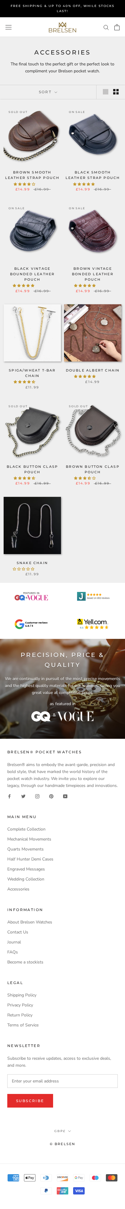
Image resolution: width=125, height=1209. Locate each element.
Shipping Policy (21, 995)
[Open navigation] (8, 27)
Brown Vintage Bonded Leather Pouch (92, 274)
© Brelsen (63, 1144)
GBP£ (60, 1131)
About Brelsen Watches (29, 922)
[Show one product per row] (105, 91)
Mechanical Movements (29, 839)
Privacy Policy (20, 1005)
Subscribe (30, 1100)
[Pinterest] (51, 795)
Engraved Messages (26, 869)
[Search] (106, 27)
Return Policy (19, 1015)
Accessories (18, 889)
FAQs (12, 952)
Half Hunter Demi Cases (30, 859)
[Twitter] (23, 795)
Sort (46, 92)
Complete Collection (26, 829)
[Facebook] (9, 795)
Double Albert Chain (93, 370)
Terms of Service (23, 1025)
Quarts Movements (25, 849)
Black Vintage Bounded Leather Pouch (32, 274)
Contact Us (17, 932)
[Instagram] (37, 795)
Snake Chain (32, 563)
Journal (14, 942)
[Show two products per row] (116, 91)
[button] (25, 184)
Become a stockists (25, 962)
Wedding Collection (25, 879)
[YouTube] (65, 795)
